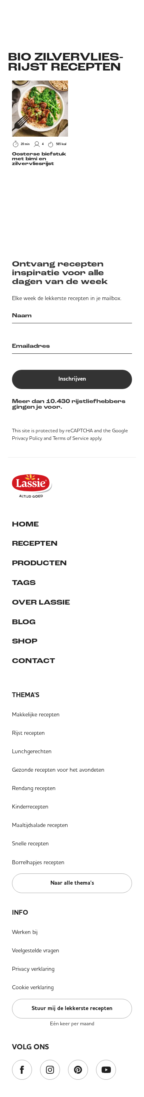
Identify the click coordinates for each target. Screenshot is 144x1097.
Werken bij (25, 932)
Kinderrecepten (30, 806)
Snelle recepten (30, 843)
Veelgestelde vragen (35, 950)
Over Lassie (41, 603)
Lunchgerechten (32, 751)
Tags (24, 583)
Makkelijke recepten (36, 714)
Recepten (35, 544)
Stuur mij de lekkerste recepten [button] (72, 1008)
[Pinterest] (78, 1070)
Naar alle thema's (72, 883)
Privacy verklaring (33, 969)
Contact (33, 661)
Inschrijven (72, 379)
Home (25, 524)
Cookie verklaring (33, 987)
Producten (39, 563)
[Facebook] (22, 1070)
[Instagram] (50, 1070)
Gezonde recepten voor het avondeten (58, 769)
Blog (24, 622)
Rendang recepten (34, 788)
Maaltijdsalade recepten (40, 825)
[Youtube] (106, 1070)
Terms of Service (71, 438)
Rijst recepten (28, 733)
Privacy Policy (27, 438)
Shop (24, 641)
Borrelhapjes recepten (38, 862)
